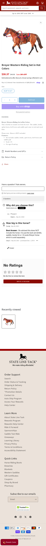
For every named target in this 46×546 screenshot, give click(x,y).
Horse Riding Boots (13, 462)
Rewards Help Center (13, 424)
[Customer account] (37, 3)
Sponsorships (10, 430)
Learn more (30, 193)
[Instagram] (20, 517)
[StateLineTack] (17, 3)
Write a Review (23, 281)
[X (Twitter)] (25, 517)
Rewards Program (12, 420)
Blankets (8, 469)
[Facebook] (15, 517)
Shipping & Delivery (13, 385)
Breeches (8, 466)
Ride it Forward (11, 427)
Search (7, 378)
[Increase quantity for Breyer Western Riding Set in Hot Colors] (14, 100)
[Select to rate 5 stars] (21, 272)
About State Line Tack (14, 417)
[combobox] (23, 8)
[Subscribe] (35, 499)
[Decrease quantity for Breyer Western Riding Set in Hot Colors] (4, 100)
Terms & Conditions (13, 447)
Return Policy (10, 388)
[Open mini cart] (42, 3)
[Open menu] (3, 3)
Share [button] (6, 164)
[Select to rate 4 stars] (17, 272)
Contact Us (9, 395)
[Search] (42, 8)
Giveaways (9, 437)
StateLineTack (19, 536)
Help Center (9, 405)
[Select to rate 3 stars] (13, 272)
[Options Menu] (37, 240)
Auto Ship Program (13, 398)
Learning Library (11, 440)
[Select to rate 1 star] (5, 272)
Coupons (8, 479)
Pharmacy (8, 486)
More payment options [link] (23, 112)
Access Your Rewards (13, 402)
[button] (23, 151)
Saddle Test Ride (12, 434)
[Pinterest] (30, 517)
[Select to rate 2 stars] (9, 272)
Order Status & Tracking (15, 382)
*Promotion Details (13, 392)
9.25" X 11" (8, 91)
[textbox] (23, 189)
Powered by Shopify (29, 536)
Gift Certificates (11, 476)
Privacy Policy (10, 444)
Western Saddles (12, 472)
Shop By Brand (11, 482)
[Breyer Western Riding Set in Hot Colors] (8, 321)
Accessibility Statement (15, 450)
